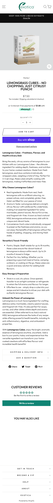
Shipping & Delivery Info (26, 352)
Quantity (26, 117)
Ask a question (26, 358)
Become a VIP (25, 475)
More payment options (26, 146)
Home (26, 78)
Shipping (22, 99)
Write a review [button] (26, 403)
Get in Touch (25, 469)
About (26, 488)
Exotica (26, 495)
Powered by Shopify (26, 501)
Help (26, 482)
